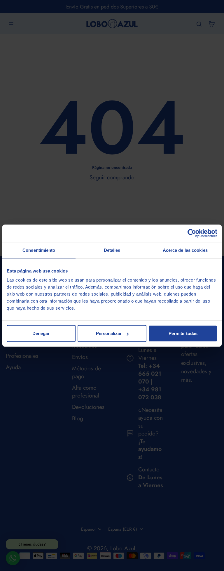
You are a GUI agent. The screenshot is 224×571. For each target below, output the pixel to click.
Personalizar (109, 333)
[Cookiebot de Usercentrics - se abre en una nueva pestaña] (191, 233)
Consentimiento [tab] (38, 249)
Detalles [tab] (112, 249)
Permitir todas (183, 333)
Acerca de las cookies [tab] (185, 249)
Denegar (41, 333)
